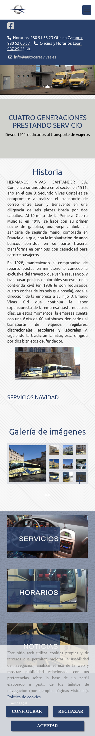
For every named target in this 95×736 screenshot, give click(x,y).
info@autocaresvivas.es (35, 57)
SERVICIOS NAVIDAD (33, 397)
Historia (47, 171)
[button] (7, 80)
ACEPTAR (47, 725)
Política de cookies (24, 696)
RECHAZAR (70, 711)
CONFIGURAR (27, 711)
